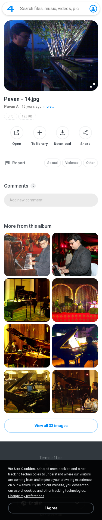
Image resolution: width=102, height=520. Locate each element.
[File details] (27, 254)
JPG (11, 116)
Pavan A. (12, 106)
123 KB (27, 116)
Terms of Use (51, 458)
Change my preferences (26, 496)
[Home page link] (10, 9)
